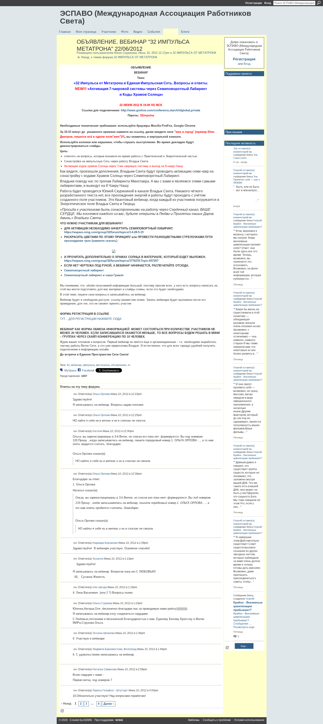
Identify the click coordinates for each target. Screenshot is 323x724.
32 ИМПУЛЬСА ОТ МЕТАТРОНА (194, 52)
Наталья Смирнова (105, 669)
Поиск (319, 3)
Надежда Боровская (105, 542)
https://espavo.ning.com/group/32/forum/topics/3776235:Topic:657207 (111, 260)
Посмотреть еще (243, 627)
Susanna (98, 558)
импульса (89, 365)
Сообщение (240, 623)
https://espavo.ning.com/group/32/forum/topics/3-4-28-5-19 (103, 232)
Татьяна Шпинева (104, 633)
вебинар (76, 365)
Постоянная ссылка (75, 394)
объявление (118, 365)
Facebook (88, 370)
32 (68, 365)
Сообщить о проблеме (217, 720)
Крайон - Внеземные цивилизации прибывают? (247, 606)
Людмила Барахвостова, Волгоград (114, 649)
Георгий (237, 170)
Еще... (244, 646)
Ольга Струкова (102, 603)
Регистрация (253, 3)
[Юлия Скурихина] (67, 51)
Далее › (108, 703)
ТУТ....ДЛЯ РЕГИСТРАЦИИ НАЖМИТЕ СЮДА (91, 319)
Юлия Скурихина (125, 52)
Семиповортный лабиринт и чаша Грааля (93, 275)
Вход (267, 3)
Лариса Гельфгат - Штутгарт (110, 690)
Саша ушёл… (241, 158)
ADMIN (87, 720)
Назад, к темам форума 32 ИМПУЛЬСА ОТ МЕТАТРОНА (119, 57)
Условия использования (249, 720)
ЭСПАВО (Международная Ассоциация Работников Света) (155, 17)
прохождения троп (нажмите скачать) (90, 240)
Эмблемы (194, 720)
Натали (97, 430)
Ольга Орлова (101, 394)
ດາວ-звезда (100, 587)
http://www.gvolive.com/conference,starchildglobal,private (160, 110)
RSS (62, 711)
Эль (235, 148)
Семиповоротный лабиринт (84, 270)
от (129, 365)
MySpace (70, 370)
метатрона (103, 365)
